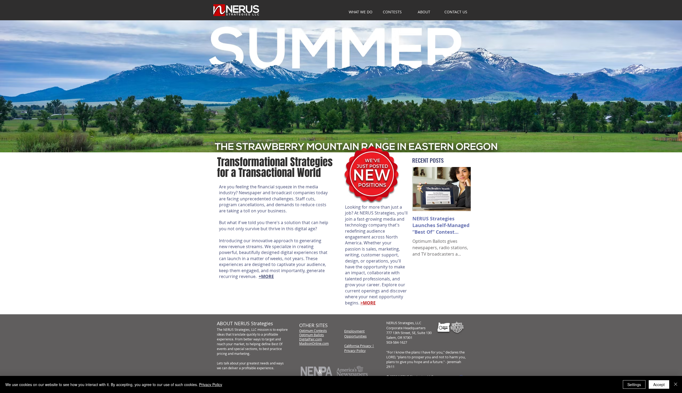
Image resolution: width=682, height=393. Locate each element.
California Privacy (357, 345)
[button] (424, 12)
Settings (634, 384)
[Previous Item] (420, 189)
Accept (659, 384)
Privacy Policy (355, 350)
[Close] (675, 384)
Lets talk (223, 363)
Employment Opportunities (355, 333)
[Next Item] (462, 189)
